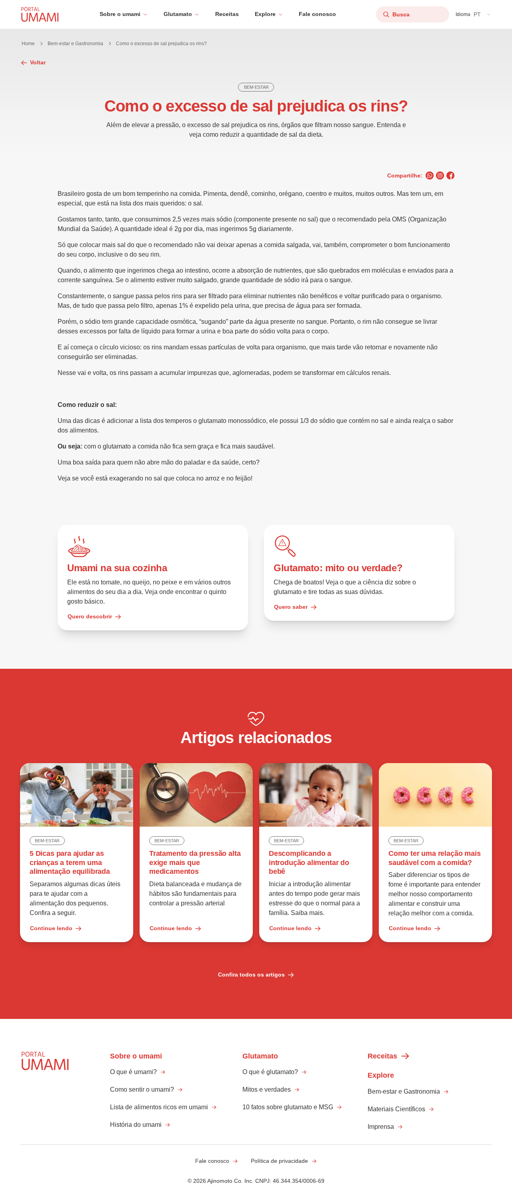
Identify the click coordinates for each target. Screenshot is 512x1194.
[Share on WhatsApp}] (430, 175)
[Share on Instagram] (440, 175)
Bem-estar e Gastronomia (75, 43)
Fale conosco (317, 14)
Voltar (38, 62)
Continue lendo (51, 928)
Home (28, 43)
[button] (124, 14)
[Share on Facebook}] (450, 175)
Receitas (227, 14)
